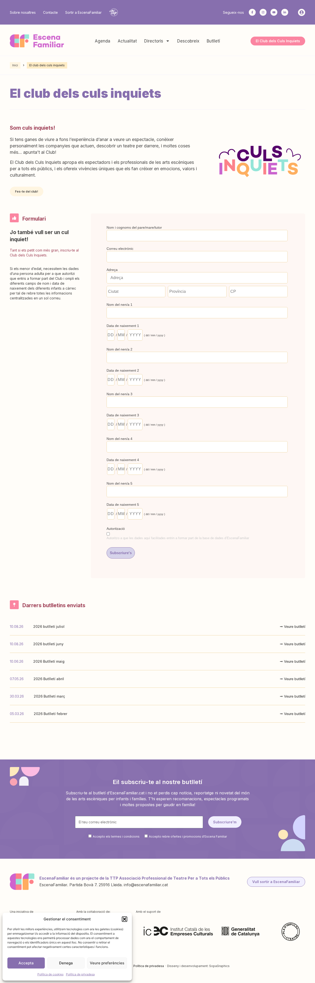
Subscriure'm (224, 822)
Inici (15, 65)
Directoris (153, 41)
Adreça (112, 269)
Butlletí (213, 41)
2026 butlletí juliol (48, 626)
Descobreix (188, 41)
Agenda (102, 41)
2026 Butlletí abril (48, 679)
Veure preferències (107, 963)
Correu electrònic (120, 248)
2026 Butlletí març (49, 696)
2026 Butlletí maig (48, 661)
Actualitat (127, 41)
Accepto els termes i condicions (116, 836)
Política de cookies (50, 974)
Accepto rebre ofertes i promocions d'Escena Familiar (188, 836)
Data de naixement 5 (123, 504)
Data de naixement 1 (123, 325)
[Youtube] (273, 12)
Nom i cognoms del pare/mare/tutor (134, 227)
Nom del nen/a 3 (119, 394)
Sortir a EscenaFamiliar (83, 12)
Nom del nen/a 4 (119, 438)
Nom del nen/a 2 (119, 349)
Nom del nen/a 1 (119, 304)
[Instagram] (263, 12)
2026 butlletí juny (48, 644)
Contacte (50, 12)
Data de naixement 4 (123, 460)
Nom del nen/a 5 (119, 483)
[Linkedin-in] (284, 12)
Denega (66, 963)
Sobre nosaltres (23, 12)
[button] (124, 919)
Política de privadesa (80, 974)
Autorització (116, 529)
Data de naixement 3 (123, 415)
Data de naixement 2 (123, 370)
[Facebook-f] (252, 12)
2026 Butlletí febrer (50, 714)
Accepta (26, 963)
